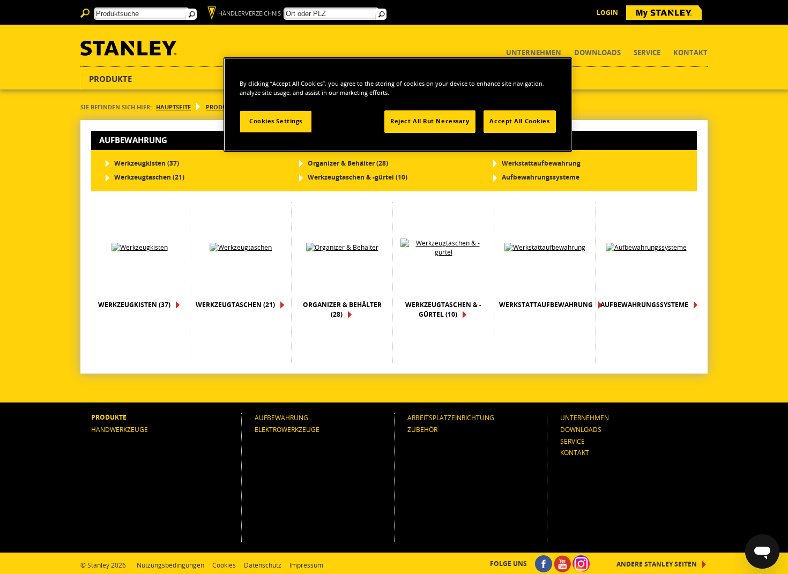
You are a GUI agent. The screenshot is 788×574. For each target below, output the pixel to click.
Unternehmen (533, 52)
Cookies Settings (275, 121)
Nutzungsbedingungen (170, 565)
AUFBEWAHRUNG (281, 417)
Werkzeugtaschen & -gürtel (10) (357, 177)
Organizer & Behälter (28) (348, 163)
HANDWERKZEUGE (119, 429)
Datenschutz (262, 565)
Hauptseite (173, 107)
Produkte (110, 79)
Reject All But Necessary (430, 121)
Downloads (597, 52)
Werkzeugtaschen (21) (149, 177)
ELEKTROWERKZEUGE (287, 429)
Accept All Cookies (519, 121)
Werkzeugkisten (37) (146, 163)
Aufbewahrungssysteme (540, 177)
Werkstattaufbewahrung (541, 163)
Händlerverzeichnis (249, 13)
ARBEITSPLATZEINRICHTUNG (450, 417)
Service (647, 52)
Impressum (306, 565)
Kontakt (690, 52)
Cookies (224, 565)
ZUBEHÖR (422, 429)
